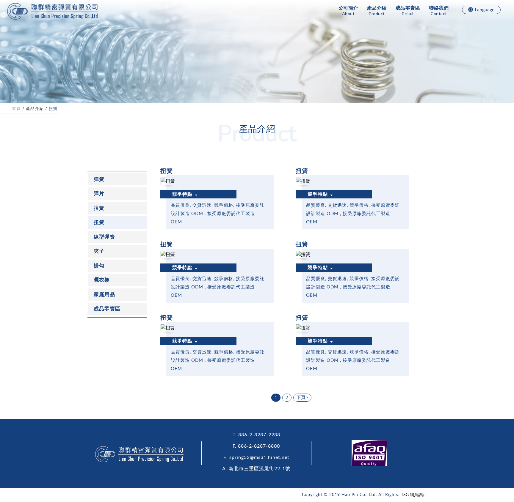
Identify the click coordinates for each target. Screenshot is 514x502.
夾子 (99, 251)
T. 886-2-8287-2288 (256, 434)
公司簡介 (348, 11)
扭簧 (53, 109)
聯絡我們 (439, 11)
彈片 (99, 193)
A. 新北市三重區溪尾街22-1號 (256, 468)
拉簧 (99, 208)
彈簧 (99, 179)
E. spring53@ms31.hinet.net (256, 457)
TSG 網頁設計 (414, 495)
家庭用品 (104, 294)
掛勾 (99, 265)
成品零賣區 (408, 11)
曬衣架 (102, 279)
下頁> (302, 397)
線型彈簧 (104, 236)
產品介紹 (377, 11)
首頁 (16, 109)
